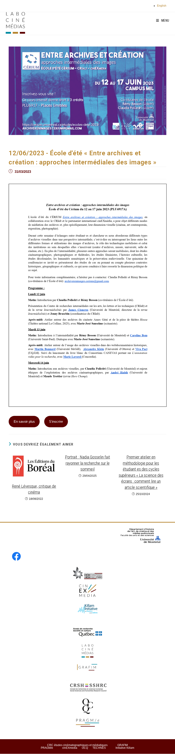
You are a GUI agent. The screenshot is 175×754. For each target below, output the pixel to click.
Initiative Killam (125, 747)
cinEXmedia (69, 747)
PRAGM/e (47, 747)
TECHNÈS (99, 747)
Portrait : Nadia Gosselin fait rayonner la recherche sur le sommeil (87, 463)
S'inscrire (56, 421)
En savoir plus (24, 421)
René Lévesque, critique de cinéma (34, 489)
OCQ (85, 747)
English (161, 5)
